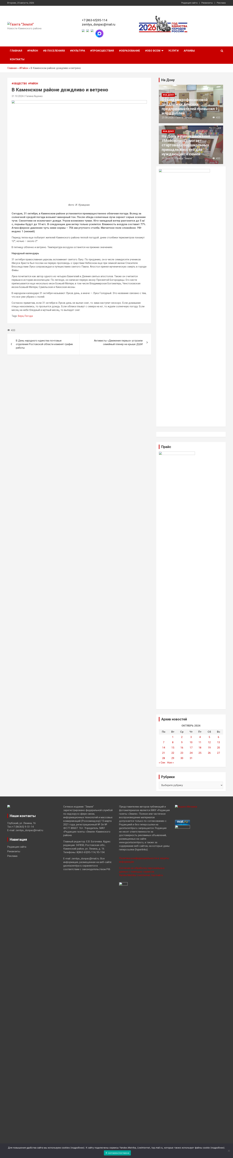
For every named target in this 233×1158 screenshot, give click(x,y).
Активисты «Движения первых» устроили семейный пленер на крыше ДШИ (118, 342)
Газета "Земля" (184, 117)
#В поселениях (54, 50)
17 (191, 747)
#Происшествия (102, 50)
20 (218, 747)
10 (191, 742)
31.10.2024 (18, 96)
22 (172, 752)
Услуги (173, 50)
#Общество (19, 83)
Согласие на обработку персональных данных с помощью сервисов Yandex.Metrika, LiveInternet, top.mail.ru (141, 872)
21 (163, 752)
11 (200, 742)
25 (200, 752)
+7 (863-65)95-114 (94, 20)
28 (163, 758)
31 (191, 758)
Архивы (189, 50)
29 (172, 758)
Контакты (17, 59)
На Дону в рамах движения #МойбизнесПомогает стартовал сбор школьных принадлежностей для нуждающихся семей (186, 145)
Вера (21, 316)
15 (172, 747)
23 (181, 752)
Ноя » (170, 762)
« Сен (162, 762)
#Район (32, 50)
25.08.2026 (168, 117)
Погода (29, 316)
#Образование (129, 50)
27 (218, 752)
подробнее (77, 1147)
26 (209, 752)
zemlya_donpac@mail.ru (98, 24)
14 (163, 747)
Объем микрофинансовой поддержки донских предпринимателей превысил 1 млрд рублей (190, 106)
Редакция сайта (189, 3)
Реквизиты (207, 3)
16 (181, 747)
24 (191, 752)
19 (209, 747)
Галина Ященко (34, 96)
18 (200, 747)
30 (181, 758)
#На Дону (168, 95)
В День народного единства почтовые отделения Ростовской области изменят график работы (44, 344)
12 (209, 742)
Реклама (221, 3)
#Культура (77, 50)
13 (218, 742)
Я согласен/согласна (117, 1153)
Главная (16, 50)
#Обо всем (152, 50)
